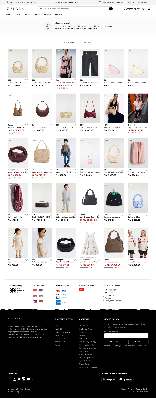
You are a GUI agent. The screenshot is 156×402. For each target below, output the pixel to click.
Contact (10, 392)
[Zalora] (15, 9)
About (123, 389)
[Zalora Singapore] (35, 290)
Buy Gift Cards (60, 338)
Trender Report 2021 (87, 357)
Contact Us (59, 335)
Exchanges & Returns (62, 332)
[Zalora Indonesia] (41, 301)
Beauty (47, 15)
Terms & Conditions (86, 361)
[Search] (111, 8)
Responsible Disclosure (87, 348)
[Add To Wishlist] (26, 80)
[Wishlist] (143, 8)
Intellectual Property (86, 329)
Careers (82, 335)
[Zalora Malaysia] (41, 290)
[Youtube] (28, 379)
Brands (57, 345)
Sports (58, 15)
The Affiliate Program (87, 351)
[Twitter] (19, 379)
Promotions (83, 338)
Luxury (36, 15)
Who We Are (83, 326)
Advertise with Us (85, 354)
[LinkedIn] (33, 379)
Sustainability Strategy (87, 342)
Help (17, 392)
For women (114, 341)
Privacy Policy (84, 364)
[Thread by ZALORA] (24, 379)
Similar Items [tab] (69, 42)
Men (18, 15)
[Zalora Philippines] (35, 301)
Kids (27, 15)
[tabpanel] (78, 159)
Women (8, 15)
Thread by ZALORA (86, 345)
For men (138, 341)
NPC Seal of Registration (88, 367)
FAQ (56, 326)
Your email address (111, 332)
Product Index (60, 342)
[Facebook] (10, 379)
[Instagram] (14, 379)
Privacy (131, 389)
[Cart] (149, 8)
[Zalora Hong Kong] (35, 296)
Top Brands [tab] (87, 42)
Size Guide (59, 329)
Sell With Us (83, 332)
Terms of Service (142, 389)
